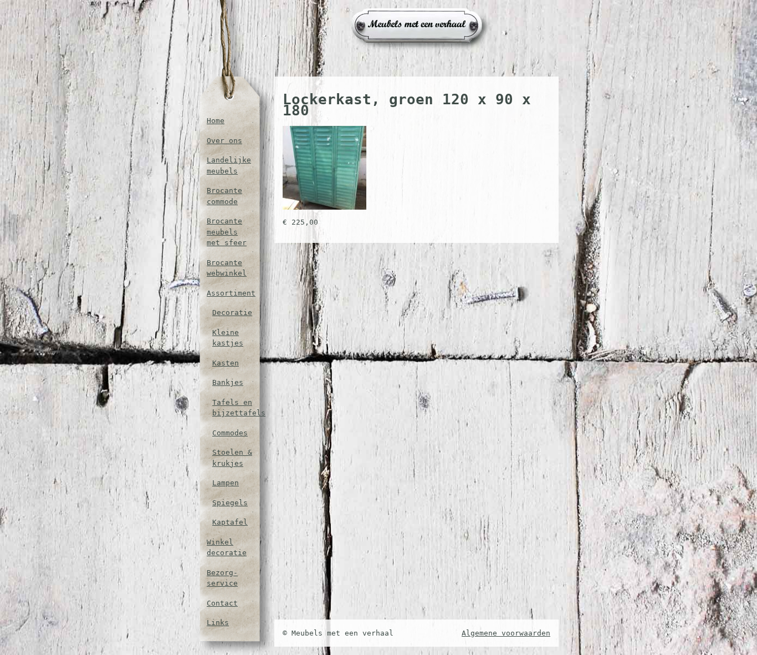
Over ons (224, 140)
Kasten (225, 363)
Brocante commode (224, 196)
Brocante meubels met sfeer (227, 232)
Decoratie (232, 312)
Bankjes (227, 382)
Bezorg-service (222, 578)
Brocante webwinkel (227, 268)
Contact (222, 603)
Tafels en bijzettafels (232, 408)
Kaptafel (230, 522)
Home (215, 120)
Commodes (230, 433)
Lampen (225, 483)
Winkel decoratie (227, 547)
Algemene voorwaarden (506, 633)
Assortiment (229, 293)
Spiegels (230, 503)
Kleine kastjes (227, 338)
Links (218, 622)
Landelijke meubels (229, 165)
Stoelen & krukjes (232, 458)
